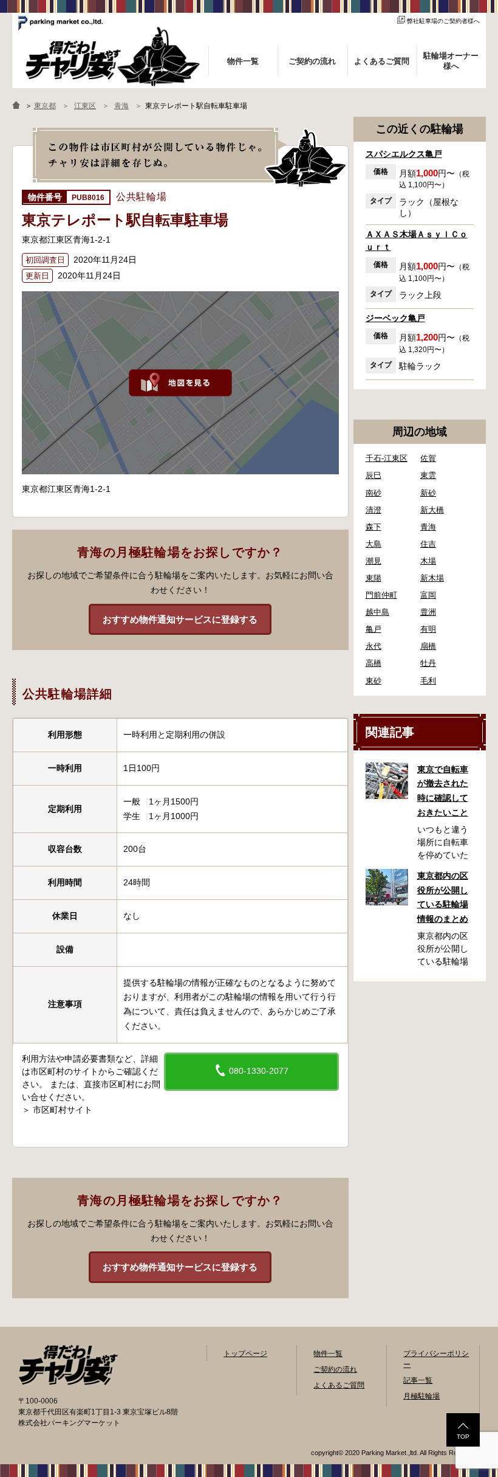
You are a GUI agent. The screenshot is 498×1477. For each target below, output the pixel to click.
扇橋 (428, 646)
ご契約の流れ (335, 1369)
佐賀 (428, 458)
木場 (428, 561)
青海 (428, 526)
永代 (373, 646)
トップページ (245, 1353)
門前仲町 (381, 595)
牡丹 (428, 663)
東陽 (373, 578)
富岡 (428, 595)
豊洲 (428, 612)
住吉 (428, 543)
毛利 (428, 680)
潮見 (373, 561)
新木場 (432, 578)
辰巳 (373, 475)
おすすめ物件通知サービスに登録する (180, 619)
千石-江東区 (387, 458)
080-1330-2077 (257, 1071)
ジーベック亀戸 (395, 318)
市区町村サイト (62, 1110)
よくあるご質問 (338, 1385)
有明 (428, 629)
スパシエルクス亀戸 (404, 154)
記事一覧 (417, 1380)
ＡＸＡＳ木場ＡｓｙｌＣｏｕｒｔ (417, 240)
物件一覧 (328, 1353)
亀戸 (373, 629)
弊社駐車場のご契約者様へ (443, 21)
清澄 (373, 509)
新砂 (428, 492)
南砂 (373, 492)
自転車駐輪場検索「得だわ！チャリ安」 (68, 1365)
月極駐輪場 (421, 1396)
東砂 (373, 680)
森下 (373, 526)
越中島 (377, 612)
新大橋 (432, 509)
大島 (373, 543)
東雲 (428, 475)
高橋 (373, 663)
